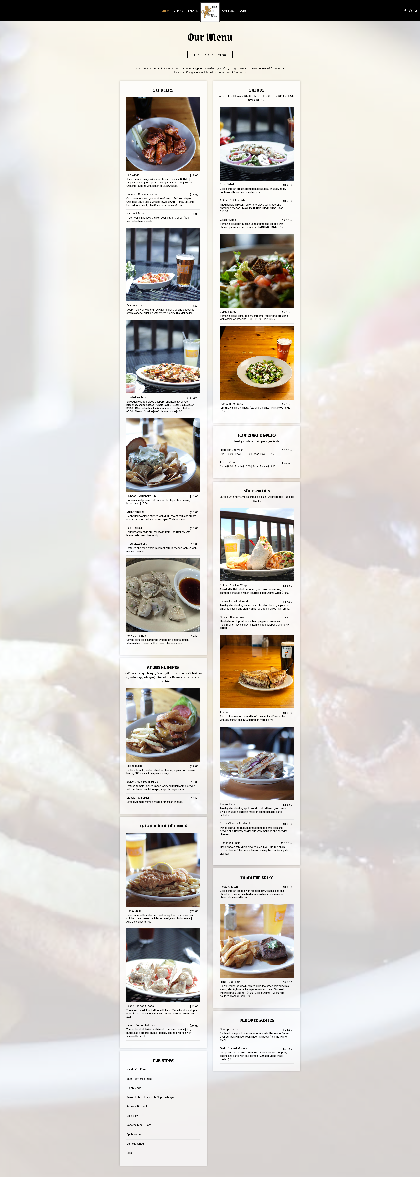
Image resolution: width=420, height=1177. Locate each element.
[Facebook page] (405, 10)
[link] (210, 12)
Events (193, 10)
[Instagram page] (410, 10)
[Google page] (415, 10)
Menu (165, 10)
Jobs (243, 10)
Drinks (178, 10)
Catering (228, 10)
